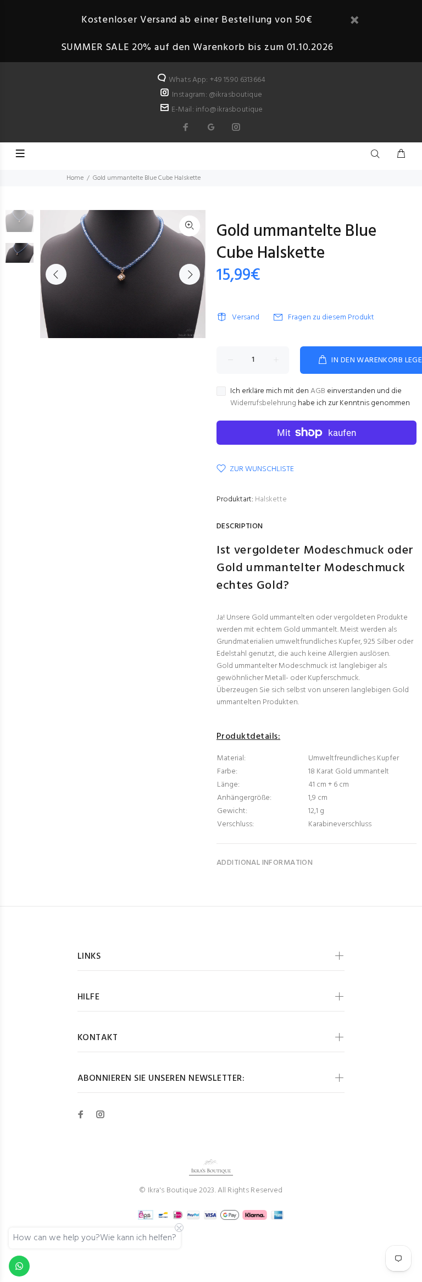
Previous (56, 274)
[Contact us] (19, 1266)
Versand (245, 317)
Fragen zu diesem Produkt (331, 317)
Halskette (271, 499)
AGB (317, 391)
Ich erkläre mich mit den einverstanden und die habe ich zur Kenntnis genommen (320, 397)
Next (189, 274)
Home (75, 178)
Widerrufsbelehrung (263, 403)
